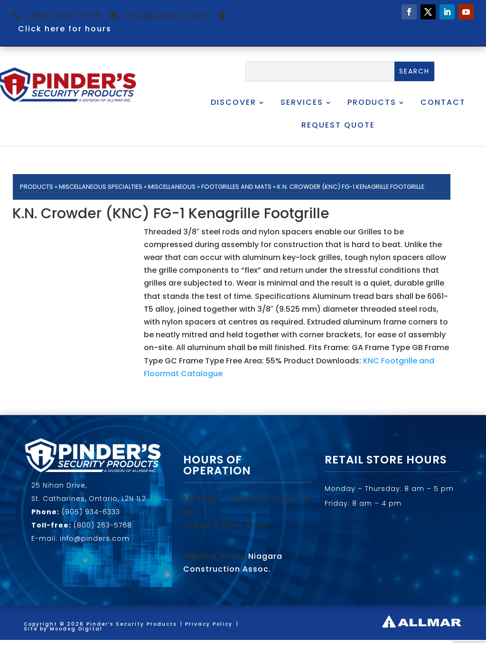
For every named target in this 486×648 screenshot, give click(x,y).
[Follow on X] (428, 11)
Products (371, 102)
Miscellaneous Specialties (100, 186)
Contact (443, 102)
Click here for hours (65, 28)
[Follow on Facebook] (409, 11)
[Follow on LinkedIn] (447, 11)
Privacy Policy (209, 624)
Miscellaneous (172, 186)
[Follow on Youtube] (466, 11)
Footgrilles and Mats (236, 186)
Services (301, 102)
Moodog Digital (76, 628)
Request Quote (338, 125)
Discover (233, 102)
